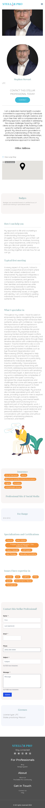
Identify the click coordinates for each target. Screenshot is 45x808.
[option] (22, 22)
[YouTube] (18, 753)
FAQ (22, 793)
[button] (11, 475)
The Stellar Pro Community (22, 780)
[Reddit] (30, 753)
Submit (7, 695)
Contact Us (22, 791)
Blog (22, 765)
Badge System (22, 767)
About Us (22, 777)
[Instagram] (22, 753)
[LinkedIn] (26, 753)
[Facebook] (15, 753)
